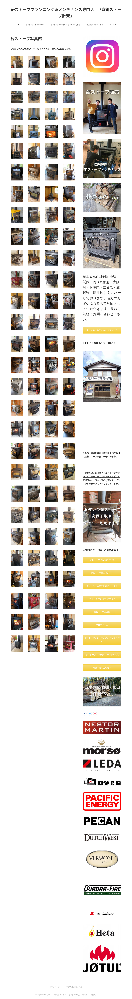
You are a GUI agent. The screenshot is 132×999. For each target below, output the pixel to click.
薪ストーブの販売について (35, 24)
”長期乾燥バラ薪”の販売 (95, 24)
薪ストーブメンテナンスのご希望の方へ (102, 640)
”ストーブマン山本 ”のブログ (102, 599)
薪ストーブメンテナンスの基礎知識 (102, 655)
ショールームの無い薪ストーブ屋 (102, 586)
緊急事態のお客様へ (102, 668)
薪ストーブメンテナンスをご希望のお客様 (65, 24)
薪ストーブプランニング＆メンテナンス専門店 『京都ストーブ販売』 (66, 12)
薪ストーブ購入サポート (102, 573)
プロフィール (102, 625)
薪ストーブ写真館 (102, 612)
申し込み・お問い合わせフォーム (102, 330)
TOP (17, 24)
